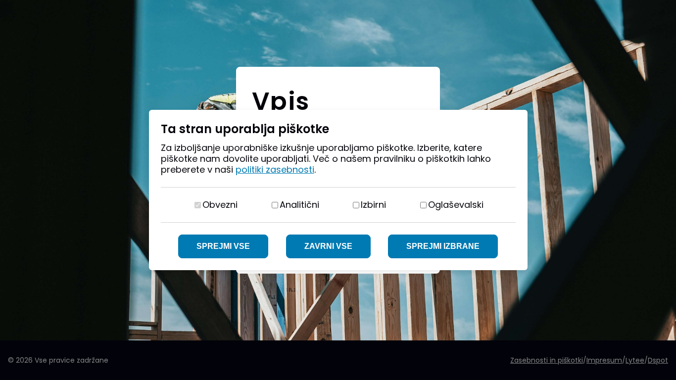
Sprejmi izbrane (443, 246)
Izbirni (373, 204)
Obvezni (220, 204)
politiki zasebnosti (275, 169)
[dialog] (338, 190)
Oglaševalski (455, 204)
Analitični (299, 204)
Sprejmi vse (223, 246)
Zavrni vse (328, 246)
